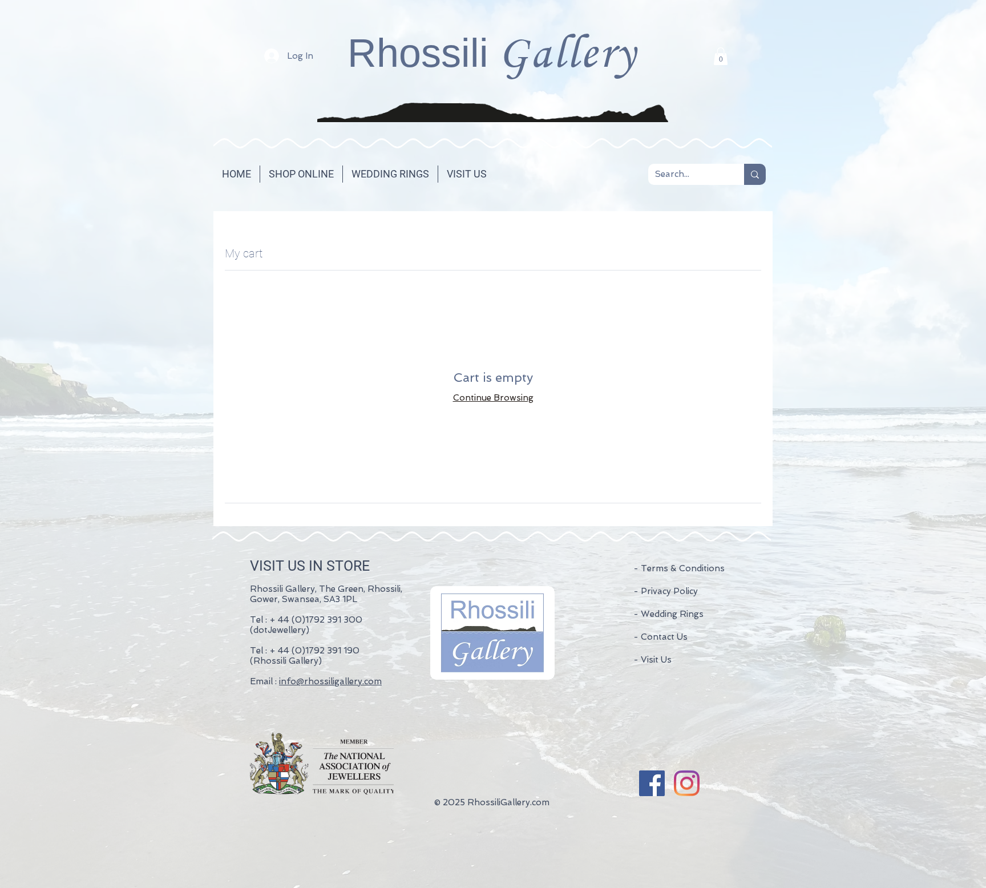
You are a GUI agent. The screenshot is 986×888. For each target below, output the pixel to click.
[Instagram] (687, 783)
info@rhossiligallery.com (330, 681)
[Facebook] (652, 783)
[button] (720, 56)
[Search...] (755, 174)
